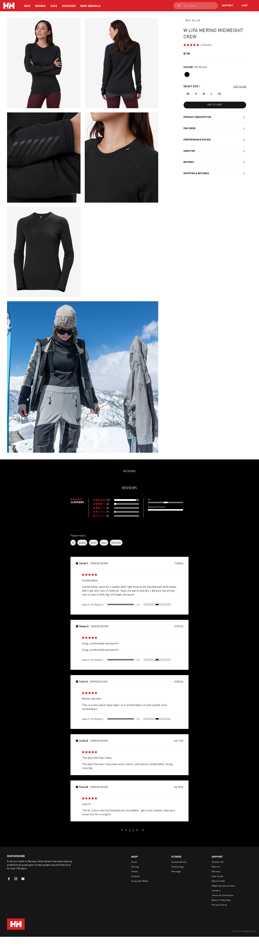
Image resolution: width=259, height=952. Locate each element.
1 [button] (122, 830)
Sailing (135, 867)
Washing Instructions (223, 886)
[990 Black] (186, 74)
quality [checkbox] (82, 542)
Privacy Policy (219, 905)
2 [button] (126, 830)
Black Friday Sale (221, 900)
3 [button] (129, 830)
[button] (116, 500)
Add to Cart (214, 105)
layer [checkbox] (104, 542)
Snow (134, 862)
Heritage (176, 872)
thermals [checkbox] (116, 542)
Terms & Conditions (222, 895)
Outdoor (135, 876)
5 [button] (137, 830)
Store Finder (219, 881)
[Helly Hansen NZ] (9, 5)
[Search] (178, 5)
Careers (216, 891)
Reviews (188, 162)
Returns (216, 867)
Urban (134, 872)
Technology (177, 867)
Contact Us (218, 862)
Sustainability (178, 862)
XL (219, 94)
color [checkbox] (93, 542)
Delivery (216, 872)
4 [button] (133, 830)
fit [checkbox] (73, 542)
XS (187, 94)
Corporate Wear (139, 881)
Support (227, 5)
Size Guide (217, 876)
